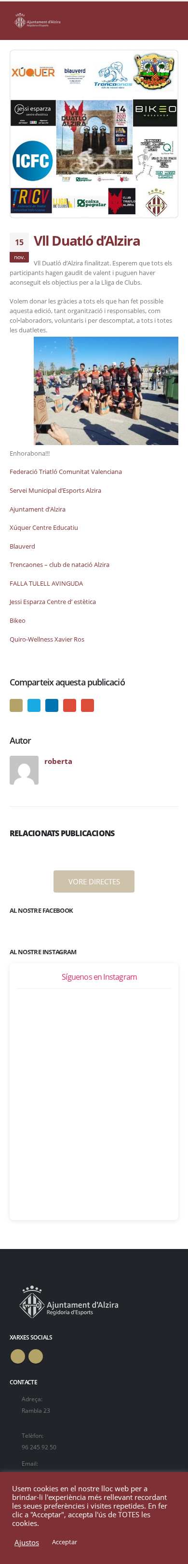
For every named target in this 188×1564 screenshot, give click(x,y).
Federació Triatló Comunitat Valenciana (66, 471)
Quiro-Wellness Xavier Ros (47, 639)
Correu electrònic (87, 705)
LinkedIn (51, 705)
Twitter (33, 705)
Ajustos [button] (26, 1542)
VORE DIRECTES (94, 881)
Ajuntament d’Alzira (38, 509)
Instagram (35, 1356)
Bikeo (18, 620)
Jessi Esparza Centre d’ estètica (53, 601)
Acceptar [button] (64, 1542)
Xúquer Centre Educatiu (44, 527)
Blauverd (22, 546)
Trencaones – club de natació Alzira (59, 564)
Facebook (16, 705)
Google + (69, 705)
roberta (58, 761)
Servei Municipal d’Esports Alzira (55, 490)
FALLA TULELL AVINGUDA (46, 583)
